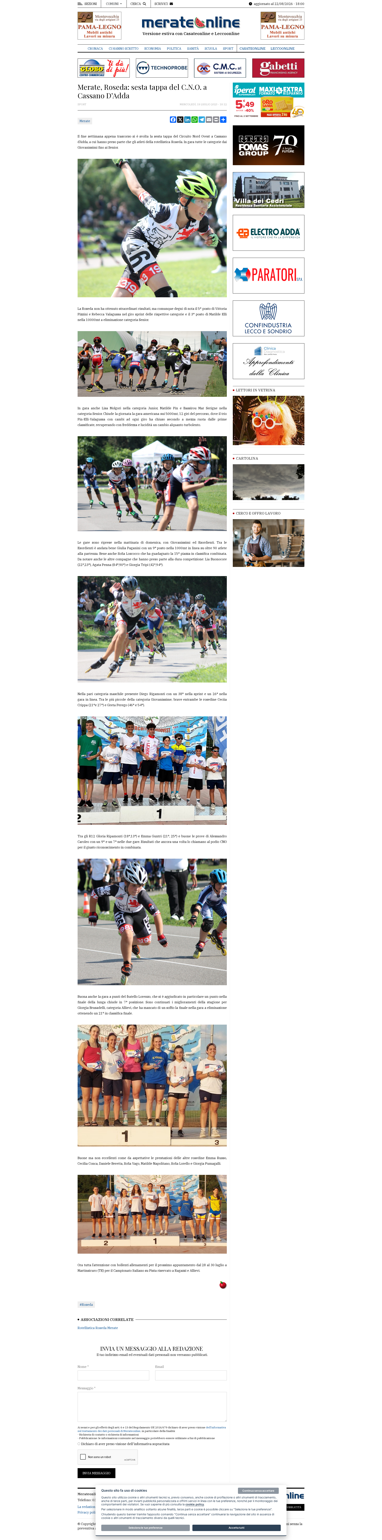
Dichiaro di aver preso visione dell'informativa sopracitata (125, 1444)
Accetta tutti (236, 1527)
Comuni (112, 4)
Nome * (83, 1367)
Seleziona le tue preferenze (146, 1527)
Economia (152, 49)
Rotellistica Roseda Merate (98, 1328)
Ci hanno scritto (123, 49)
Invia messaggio (96, 1473)
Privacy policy (88, 1512)
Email (159, 1367)
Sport (228, 49)
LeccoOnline (282, 49)
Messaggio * (87, 1388)
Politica (174, 49)
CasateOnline (252, 49)
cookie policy (194, 1504)
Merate (85, 121)
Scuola (211, 49)
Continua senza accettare (258, 1490)
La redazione (87, 1507)
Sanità (193, 49)
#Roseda (86, 1305)
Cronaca (95, 49)
